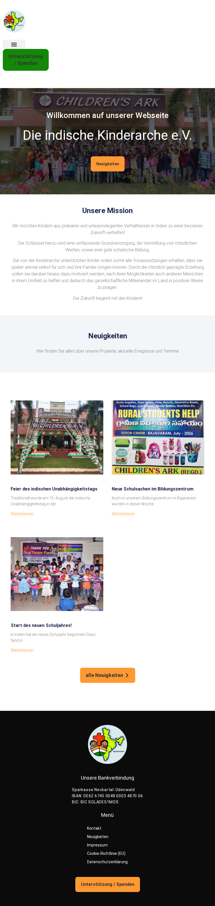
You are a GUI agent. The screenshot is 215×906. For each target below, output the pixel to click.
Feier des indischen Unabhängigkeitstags (54, 489)
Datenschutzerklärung (107, 862)
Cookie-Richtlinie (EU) (106, 853)
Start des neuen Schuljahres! (41, 625)
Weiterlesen (22, 513)
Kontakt (94, 828)
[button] (14, 44)
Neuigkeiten (97, 836)
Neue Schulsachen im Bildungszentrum (152, 489)
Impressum (97, 845)
